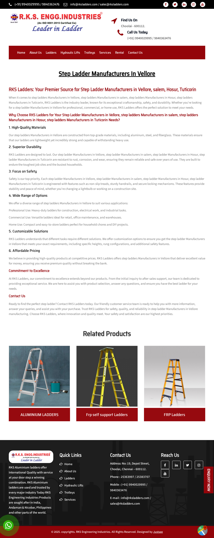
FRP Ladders (174, 414)
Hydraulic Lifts (70, 52)
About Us (35, 52)
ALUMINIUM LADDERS (39, 414)
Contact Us (135, 52)
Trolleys (89, 52)
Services (105, 52)
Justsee (158, 532)
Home (21, 52)
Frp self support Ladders (107, 414)
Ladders (51, 52)
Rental (119, 52)
